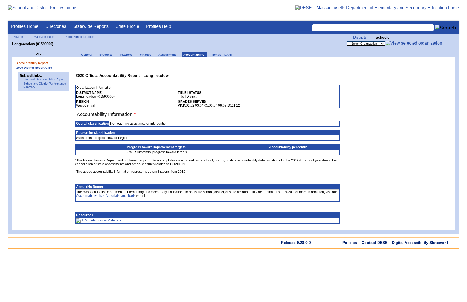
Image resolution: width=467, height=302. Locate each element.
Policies (349, 242)
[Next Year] (51, 54)
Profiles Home (24, 26)
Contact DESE (374, 242)
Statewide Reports (91, 26)
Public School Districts (79, 36)
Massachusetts (44, 36)
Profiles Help (158, 26)
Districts (360, 37)
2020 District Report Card (34, 67)
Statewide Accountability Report (44, 79)
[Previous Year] (32, 54)
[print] (301, 64)
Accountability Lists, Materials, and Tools (105, 196)
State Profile (127, 26)
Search (18, 36)
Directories (55, 26)
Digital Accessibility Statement (420, 242)
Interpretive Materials (105, 220)
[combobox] (373, 27)
